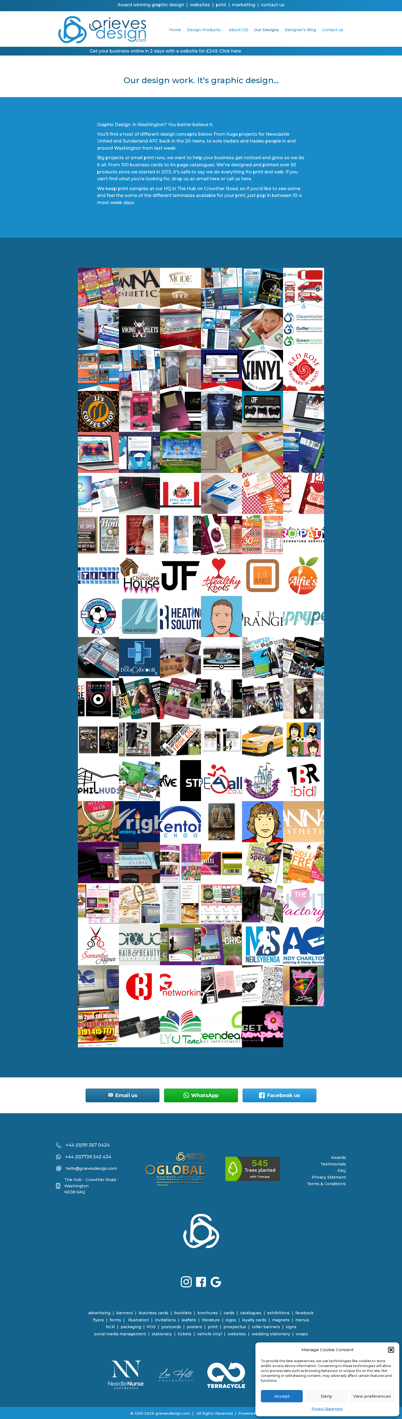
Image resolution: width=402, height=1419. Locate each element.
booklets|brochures (196, 1312)
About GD (238, 29)
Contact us (332, 29)
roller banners (266, 1326)
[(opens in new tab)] (125, 1374)
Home (175, 29)
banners (124, 1312)
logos (231, 1320)
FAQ (341, 1170)
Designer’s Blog (300, 29)
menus (302, 1320)
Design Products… (205, 29)
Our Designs (266, 29)
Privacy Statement (327, 1409)
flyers (98, 1320)
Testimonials (333, 1164)
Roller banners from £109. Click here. (221, 51)
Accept (282, 1396)
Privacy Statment (329, 1177)
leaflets (189, 1320)
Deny (326, 1396)
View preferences (372, 1396)
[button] (391, 1350)
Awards (338, 1157)
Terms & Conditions (326, 1183)
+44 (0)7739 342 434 (88, 1156)
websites (237, 1333)
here (215, 178)
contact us (272, 4)
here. (246, 178)
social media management (120, 1333)
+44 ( (71, 1145)
